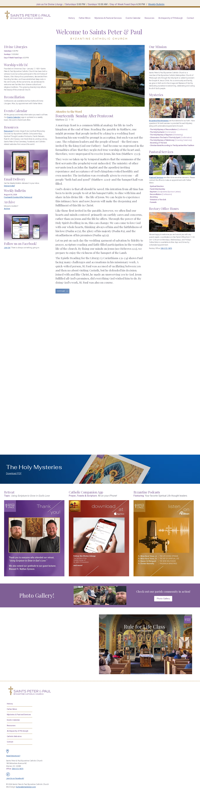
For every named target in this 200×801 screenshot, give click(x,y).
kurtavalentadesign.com (26, 786)
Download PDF (14, 473)
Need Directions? (13, 755)
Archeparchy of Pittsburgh (17, 731)
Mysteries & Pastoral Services (19, 714)
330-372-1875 (166, 248)
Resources (8, 131)
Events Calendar (13, 720)
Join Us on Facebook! (15, 778)
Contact (10, 741)
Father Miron (12, 709)
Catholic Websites (14, 736)
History (10, 703)
